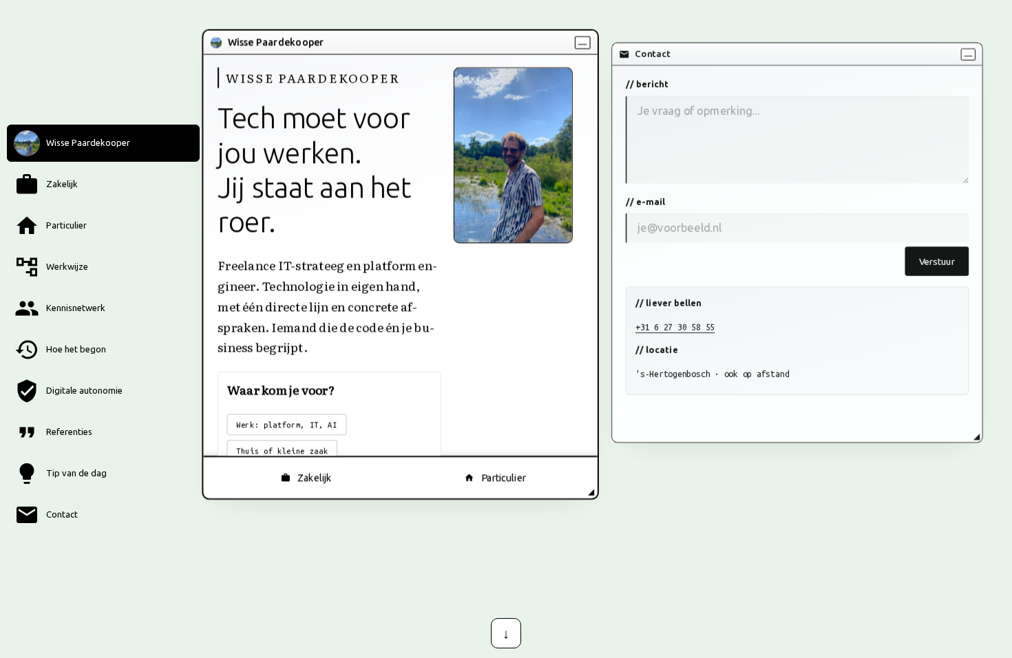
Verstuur (937, 261)
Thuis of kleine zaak (282, 451)
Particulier (503, 477)
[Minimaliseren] (583, 42)
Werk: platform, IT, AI (286, 424)
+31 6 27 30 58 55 (675, 327)
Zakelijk (314, 477)
